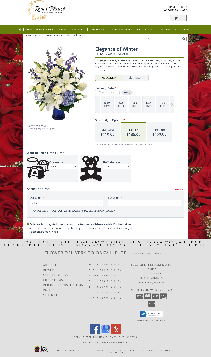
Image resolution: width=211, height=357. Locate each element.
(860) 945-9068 (179, 9)
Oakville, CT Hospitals (123, 337)
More (185, 29)
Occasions (144, 29)
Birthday (78, 29)
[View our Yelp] (116, 333)
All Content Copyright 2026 (75, 350)
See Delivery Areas (147, 253)
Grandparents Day (39, 29)
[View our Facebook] (95, 333)
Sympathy (97, 29)
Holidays (167, 29)
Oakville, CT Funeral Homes (90, 337)
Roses (62, 29)
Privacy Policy (133, 350)
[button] (178, 18)
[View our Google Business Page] (105, 333)
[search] (183, 39)
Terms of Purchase (158, 350)
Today (127, 92)
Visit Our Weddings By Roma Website (105, 342)
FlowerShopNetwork (108, 350)
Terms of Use (115, 352)
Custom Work (122, 29)
